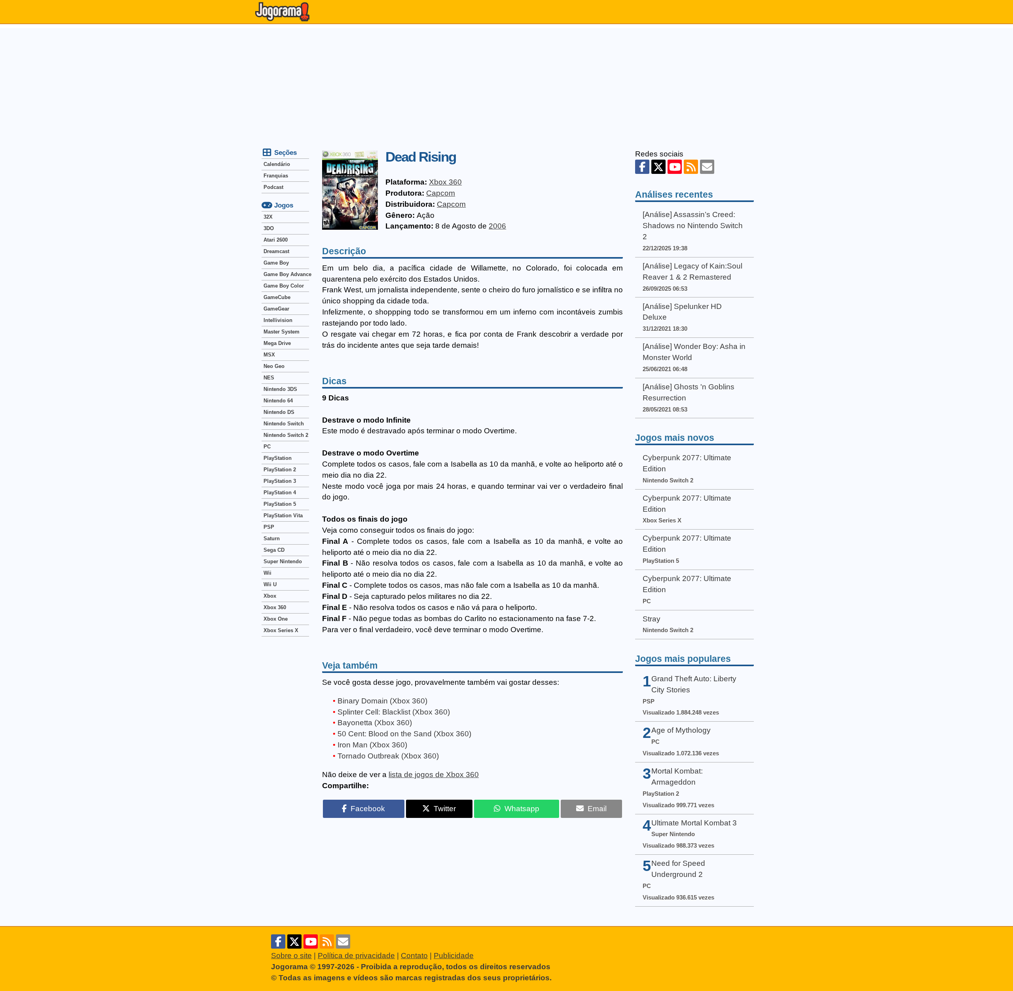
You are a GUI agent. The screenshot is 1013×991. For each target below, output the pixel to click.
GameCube (277, 297)
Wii (267, 573)
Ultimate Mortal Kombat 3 (694, 823)
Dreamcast (276, 251)
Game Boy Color (284, 286)
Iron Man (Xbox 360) (372, 745)
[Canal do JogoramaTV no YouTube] (675, 167)
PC (267, 447)
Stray (651, 619)
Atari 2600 (276, 240)
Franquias (276, 176)
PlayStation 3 (280, 481)
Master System (282, 332)
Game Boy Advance (286, 274)
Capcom (440, 193)
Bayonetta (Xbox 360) (375, 722)
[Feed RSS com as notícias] (691, 167)
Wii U (270, 584)
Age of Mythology (681, 730)
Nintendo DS (279, 412)
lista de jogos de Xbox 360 (434, 774)
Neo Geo (274, 366)
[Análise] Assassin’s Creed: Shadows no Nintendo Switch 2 (693, 225)
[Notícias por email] (707, 167)
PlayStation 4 (280, 493)
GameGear (276, 309)
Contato (414, 955)
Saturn (272, 538)
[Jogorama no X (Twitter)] (658, 167)
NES (269, 378)
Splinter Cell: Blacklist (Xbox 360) (394, 712)
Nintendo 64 (278, 401)
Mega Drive (277, 343)
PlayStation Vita (283, 515)
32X (268, 217)
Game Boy (276, 263)
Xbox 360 (445, 182)
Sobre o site (291, 955)
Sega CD (274, 550)
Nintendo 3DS (280, 389)
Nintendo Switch (284, 424)
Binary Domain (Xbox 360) (382, 701)
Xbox (270, 596)
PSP (269, 527)
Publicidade (454, 955)
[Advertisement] (506, 83)
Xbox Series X (281, 630)
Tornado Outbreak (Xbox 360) (388, 756)
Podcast (273, 187)
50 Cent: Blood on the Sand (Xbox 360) (404, 734)
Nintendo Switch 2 (286, 435)
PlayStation (278, 458)
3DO (269, 228)
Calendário (277, 164)
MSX (269, 355)
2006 (497, 226)
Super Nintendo (283, 561)
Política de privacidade (356, 955)
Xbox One (276, 619)
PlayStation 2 (280, 470)
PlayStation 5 (280, 504)
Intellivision (278, 320)
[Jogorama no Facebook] (642, 167)
